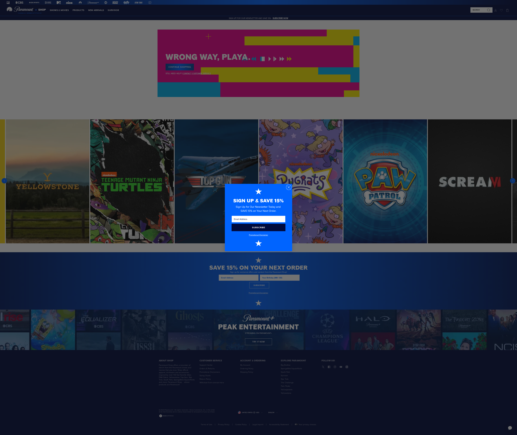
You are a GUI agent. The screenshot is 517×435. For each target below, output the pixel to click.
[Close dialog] (288, 187)
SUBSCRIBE (258, 227)
